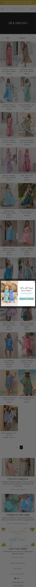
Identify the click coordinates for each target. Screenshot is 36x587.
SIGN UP (26, 298)
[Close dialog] (34, 282)
